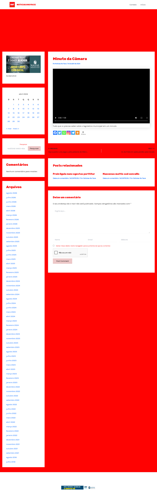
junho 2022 (11, 413)
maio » (16, 128)
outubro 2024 (12, 290)
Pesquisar (23, 144)
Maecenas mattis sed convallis (121, 174)
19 (33, 113)
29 (14, 121)
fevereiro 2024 (12, 325)
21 (9, 117)
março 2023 (11, 373)
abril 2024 (10, 316)
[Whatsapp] (64, 133)
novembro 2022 (13, 391)
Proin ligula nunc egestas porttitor (74, 174)
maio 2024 (11, 312)
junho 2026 (11, 202)
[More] (78, 133)
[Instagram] (69, 133)
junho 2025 (11, 255)
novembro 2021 (13, 444)
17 (23, 113)
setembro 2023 (12, 347)
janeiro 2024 (11, 329)
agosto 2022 (11, 404)
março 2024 (11, 321)
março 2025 (11, 268)
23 (18, 117)
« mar (8, 128)
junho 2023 (11, 360)
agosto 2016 (11, 457)
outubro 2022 (12, 395)
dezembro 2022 (13, 387)
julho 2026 (11, 197)
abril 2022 (10, 422)
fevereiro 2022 (12, 431)
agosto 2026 (11, 193)
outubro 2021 (12, 448)
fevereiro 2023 (12, 378)
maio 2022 (11, 417)
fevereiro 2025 (12, 272)
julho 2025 (11, 250)
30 (18, 121)
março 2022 (11, 426)
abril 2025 (10, 263)
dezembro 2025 (13, 228)
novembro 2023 (13, 338)
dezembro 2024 (13, 281)
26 (33, 117)
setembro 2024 (12, 294)
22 (14, 117)
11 (28, 108)
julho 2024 (11, 303)
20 (38, 113)
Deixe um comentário (61, 178)
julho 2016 (10, 462)
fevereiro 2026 (12, 219)
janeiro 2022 (11, 435)
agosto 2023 (11, 351)
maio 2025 (11, 259)
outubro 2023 (12, 343)
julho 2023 (11, 356)
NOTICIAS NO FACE (26, 4)
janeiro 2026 (11, 224)
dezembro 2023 (13, 334)
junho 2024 (11, 307)
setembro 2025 (12, 241)
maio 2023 (11, 365)
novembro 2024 (13, 285)
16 (18, 113)
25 (28, 117)
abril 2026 (10, 210)
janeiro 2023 (11, 382)
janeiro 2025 (11, 277)
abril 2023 (10, 369)
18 (28, 113)
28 (9, 121)
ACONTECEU (74, 178)
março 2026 (11, 215)
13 (38, 108)
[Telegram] (73, 133)
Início (143, 4)
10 (23, 108)
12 (33, 108)
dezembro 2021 (12, 439)
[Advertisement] (78, 26)
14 (9, 113)
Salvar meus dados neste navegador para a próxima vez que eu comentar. (83, 246)
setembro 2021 (12, 453)
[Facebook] (55, 133)
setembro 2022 (12, 400)
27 (38, 117)
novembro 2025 (13, 233)
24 (23, 117)
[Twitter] (60, 133)
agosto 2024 (11, 299)
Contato (133, 4)
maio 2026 (11, 206)
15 (13, 113)
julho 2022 (11, 409)
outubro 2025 (12, 237)
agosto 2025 (11, 246)
